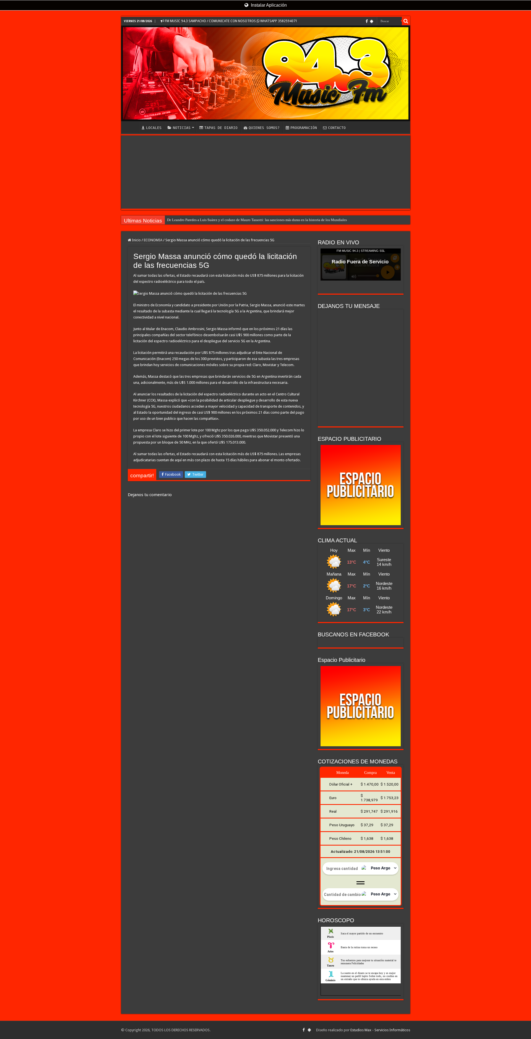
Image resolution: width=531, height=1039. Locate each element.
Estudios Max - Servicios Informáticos (380, 1030)
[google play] (371, 21)
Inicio (136, 240)
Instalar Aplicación (268, 5)
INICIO (131, 127)
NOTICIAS (182, 128)
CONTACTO (337, 128)
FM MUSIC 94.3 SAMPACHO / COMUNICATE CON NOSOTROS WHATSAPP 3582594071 (230, 21)
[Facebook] (366, 21)
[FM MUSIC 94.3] (265, 73)
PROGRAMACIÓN (303, 128)
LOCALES (154, 128)
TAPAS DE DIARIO (221, 128)
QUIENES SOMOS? (264, 128)
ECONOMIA (153, 240)
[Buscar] (406, 21)
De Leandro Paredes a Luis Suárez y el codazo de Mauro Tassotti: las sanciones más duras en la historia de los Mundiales (257, 220)
